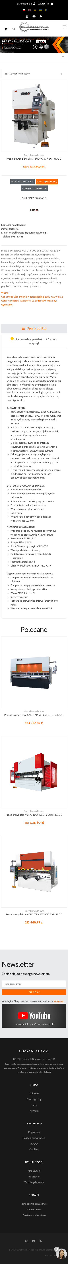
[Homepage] (34, 29)
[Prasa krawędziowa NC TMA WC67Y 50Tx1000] (34, 116)
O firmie (34, 1093)
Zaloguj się (44, 3)
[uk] (40, 10)
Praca (34, 1105)
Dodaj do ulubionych (34, 188)
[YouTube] (34, 16)
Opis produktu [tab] (36, 328)
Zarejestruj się (24, 3)
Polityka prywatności (34, 1138)
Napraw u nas (34, 1209)
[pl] (24, 10)
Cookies (34, 1149)
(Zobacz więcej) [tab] (36, 341)
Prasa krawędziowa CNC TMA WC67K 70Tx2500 (34, 914)
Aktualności (34, 1170)
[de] (35, 10)
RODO (34, 1143)
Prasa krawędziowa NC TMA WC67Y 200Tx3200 (34, 814)
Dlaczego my (34, 1099)
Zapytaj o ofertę (47, 181)
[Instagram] (27, 16)
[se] (46, 10)
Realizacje (34, 1176)
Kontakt (34, 1110)
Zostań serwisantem (34, 1215)
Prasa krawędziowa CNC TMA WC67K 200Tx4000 (34, 715)
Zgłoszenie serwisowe (34, 1203)
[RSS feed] (41, 16)
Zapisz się (34, 992)
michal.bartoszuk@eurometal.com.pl (28, 232)
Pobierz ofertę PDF (22, 181)
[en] (29, 10)
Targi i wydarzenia (34, 1182)
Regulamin (34, 1132)
